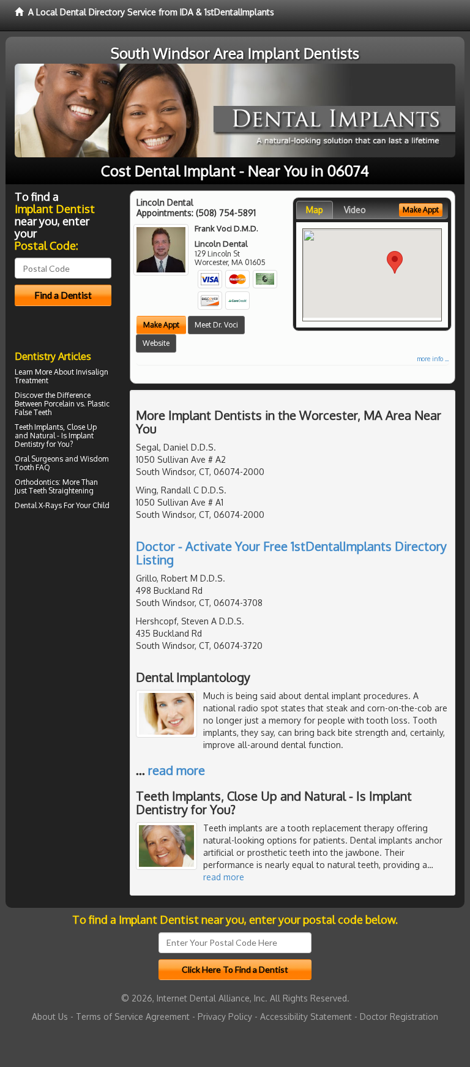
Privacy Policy (225, 1016)
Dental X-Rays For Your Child (62, 505)
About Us (50, 1016)
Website (156, 343)
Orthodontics (37, 482)
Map (314, 209)
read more (176, 770)
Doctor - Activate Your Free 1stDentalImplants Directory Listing (291, 552)
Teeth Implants (39, 427)
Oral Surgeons (39, 458)
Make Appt (161, 324)
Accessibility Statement (306, 1016)
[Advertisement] (77, 620)
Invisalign (92, 371)
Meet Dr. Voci (216, 324)
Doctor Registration (399, 1016)
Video (355, 209)
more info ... (433, 358)
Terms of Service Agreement (133, 1016)
